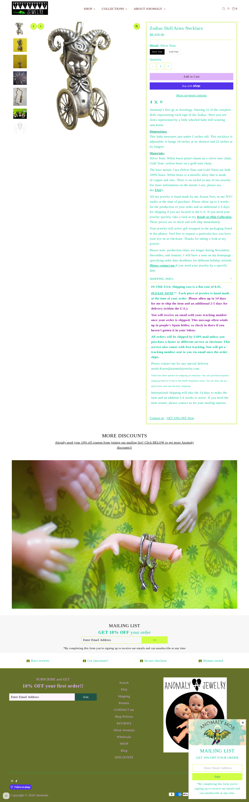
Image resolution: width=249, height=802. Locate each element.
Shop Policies (124, 716)
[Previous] (33, 26)
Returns (124, 703)
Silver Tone (157, 52)
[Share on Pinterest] (161, 102)
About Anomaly (148, 9)
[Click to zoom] (137, 26)
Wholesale (124, 737)
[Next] (40, 26)
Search (124, 682)
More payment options (191, 95)
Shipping (124, 696)
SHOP (88, 9)
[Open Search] (223, 8)
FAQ (158, 190)
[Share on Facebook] (151, 102)
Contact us (157, 418)
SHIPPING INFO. (162, 279)
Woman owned (213, 660)
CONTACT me (124, 710)
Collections (113, 9)
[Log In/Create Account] (228, 8)
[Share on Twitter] (156, 102)
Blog (124, 750)
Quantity (155, 59)
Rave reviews (40, 660)
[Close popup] (242, 722)
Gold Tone (173, 52)
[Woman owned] (200, 660)
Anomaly (42, 795)
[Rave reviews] (28, 660)
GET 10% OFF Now (180, 418)
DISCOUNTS (124, 757)
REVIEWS (124, 723)
